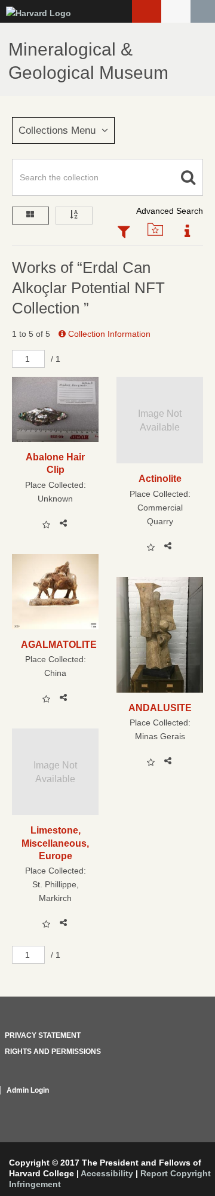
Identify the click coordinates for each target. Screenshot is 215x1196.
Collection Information (108, 334)
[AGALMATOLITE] (55, 591)
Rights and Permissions (53, 1051)
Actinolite (160, 478)
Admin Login (28, 1090)
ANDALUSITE (160, 707)
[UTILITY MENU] (176, 11)
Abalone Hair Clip (55, 463)
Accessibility (107, 1173)
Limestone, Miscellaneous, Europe (55, 843)
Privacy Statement (43, 1035)
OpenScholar (180, 1104)
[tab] (123, 233)
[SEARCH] (203, 11)
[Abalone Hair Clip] (55, 409)
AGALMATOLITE (55, 644)
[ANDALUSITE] (159, 634)
